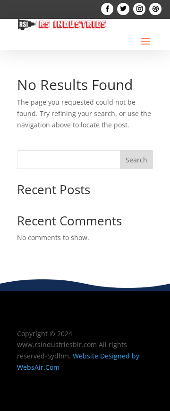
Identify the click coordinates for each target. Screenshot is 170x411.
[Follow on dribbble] (155, 9)
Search (136, 159)
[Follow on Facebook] (107, 9)
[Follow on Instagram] (139, 9)
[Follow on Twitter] (123, 9)
